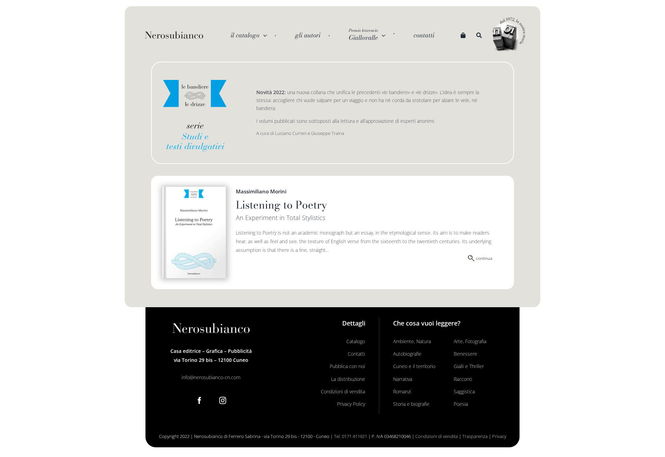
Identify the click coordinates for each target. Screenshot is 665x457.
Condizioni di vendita (436, 436)
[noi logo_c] (509, 35)
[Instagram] (223, 400)
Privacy (499, 436)
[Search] (479, 35)
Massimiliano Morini (261, 191)
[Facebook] (199, 400)
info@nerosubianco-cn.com (210, 377)
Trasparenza (475, 436)
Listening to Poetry (281, 205)
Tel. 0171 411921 (350, 436)
